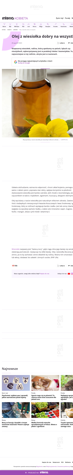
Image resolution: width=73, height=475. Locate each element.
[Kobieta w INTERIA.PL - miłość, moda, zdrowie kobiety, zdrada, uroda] (21, 18)
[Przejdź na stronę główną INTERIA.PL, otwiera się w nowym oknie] (8, 18)
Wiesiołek (15, 249)
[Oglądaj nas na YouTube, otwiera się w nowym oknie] (68, 274)
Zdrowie (15, 29)
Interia (4, 29)
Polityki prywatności (51, 466)
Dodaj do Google (34, 63)
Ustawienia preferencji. (63, 466)
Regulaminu (39, 466)
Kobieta (9, 29)
